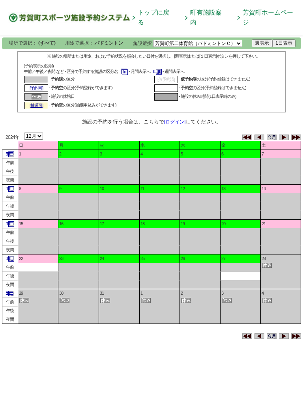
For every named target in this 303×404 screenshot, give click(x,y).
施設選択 (142, 43)
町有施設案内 (206, 17)
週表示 (262, 43)
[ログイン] (174, 122)
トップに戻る (153, 17)
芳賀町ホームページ (268, 17)
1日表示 (283, 43)
